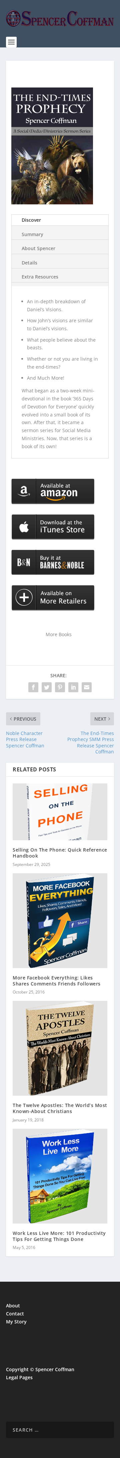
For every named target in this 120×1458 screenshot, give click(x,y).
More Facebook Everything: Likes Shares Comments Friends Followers (57, 980)
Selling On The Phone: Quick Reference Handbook (60, 853)
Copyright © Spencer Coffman (40, 1369)
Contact (15, 1313)
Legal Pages (19, 1377)
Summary (32, 234)
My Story (16, 1321)
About (13, 1305)
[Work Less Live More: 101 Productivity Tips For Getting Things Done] (60, 1176)
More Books (59, 634)
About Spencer (38, 248)
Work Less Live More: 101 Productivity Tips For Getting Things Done (59, 1236)
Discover (31, 220)
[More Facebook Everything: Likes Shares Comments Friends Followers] (60, 920)
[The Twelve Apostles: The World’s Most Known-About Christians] (60, 1048)
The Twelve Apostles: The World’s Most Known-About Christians (60, 1108)
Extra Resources (40, 277)
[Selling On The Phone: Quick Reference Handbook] (60, 811)
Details (29, 262)
